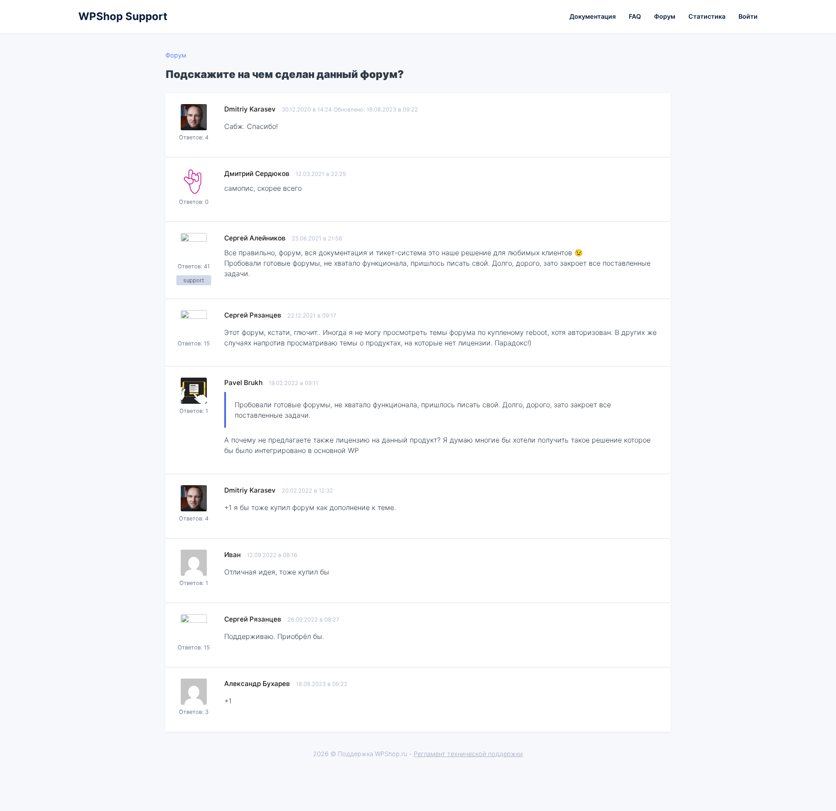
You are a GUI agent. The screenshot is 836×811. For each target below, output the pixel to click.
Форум (664, 16)
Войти (748, 16)
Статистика (706, 16)
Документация (593, 16)
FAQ (635, 16)
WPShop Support (122, 16)
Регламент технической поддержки (468, 753)
